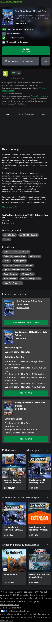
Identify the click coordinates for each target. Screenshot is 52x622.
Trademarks (44, 617)
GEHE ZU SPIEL (26, 393)
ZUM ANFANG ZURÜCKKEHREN (26, 322)
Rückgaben (34, 601)
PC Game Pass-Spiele (23, 591)
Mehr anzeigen (8, 207)
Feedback (30, 594)
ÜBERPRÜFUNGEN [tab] (26, 114)
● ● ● (45, 61)
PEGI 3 (14, 73)
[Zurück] (42, 450)
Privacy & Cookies (17, 617)
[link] (14, 472)
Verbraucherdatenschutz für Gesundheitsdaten (21, 614)
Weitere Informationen (40, 96)
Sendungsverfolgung (9, 604)
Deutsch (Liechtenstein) (10, 607)
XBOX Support (19, 594)
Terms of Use (33, 617)
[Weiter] (47, 450)
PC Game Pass (6, 591)
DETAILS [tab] (8, 114)
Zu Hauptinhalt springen (11, 1)
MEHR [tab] (44, 114)
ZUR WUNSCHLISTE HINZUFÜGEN (22, 61)
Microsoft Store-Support (17, 601)
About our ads (6, 620)
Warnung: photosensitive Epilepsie (26, 598)
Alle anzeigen (32, 450)
